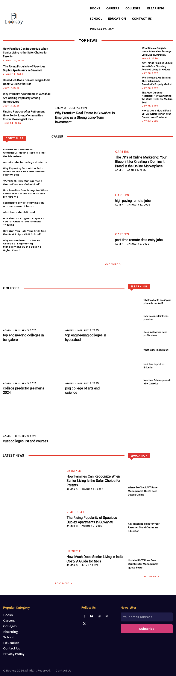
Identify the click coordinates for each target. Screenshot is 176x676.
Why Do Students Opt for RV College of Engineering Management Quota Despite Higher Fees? (22, 245)
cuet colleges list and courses (25, 441)
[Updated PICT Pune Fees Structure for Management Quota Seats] (150, 550)
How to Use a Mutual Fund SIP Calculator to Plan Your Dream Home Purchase (156, 114)
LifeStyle (74, 470)
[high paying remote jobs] (81, 199)
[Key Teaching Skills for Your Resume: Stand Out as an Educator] (150, 514)
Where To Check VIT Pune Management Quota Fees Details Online (142, 491)
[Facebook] (84, 616)
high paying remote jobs (133, 201)
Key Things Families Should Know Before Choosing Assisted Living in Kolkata (157, 66)
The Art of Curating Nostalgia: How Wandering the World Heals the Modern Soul (157, 97)
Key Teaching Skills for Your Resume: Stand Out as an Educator (143, 527)
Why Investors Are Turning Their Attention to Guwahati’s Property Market (156, 81)
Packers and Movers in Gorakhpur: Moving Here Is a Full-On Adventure (25, 153)
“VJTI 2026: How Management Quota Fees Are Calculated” (22, 182)
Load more (111, 264)
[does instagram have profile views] (134, 334)
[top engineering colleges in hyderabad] (94, 315)
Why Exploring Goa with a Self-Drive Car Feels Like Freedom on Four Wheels (24, 171)
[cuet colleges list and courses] (32, 421)
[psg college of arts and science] (94, 368)
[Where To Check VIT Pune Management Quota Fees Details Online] (150, 477)
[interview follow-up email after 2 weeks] (134, 382)
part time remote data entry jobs (139, 240)
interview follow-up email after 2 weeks (157, 382)
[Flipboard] (91, 616)
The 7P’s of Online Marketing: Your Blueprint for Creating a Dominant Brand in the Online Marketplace (141, 161)
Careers (122, 151)
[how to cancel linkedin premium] (134, 318)
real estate (76, 511)
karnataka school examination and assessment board (23, 204)
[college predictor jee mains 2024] (32, 368)
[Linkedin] (106, 616)
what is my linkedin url (156, 350)
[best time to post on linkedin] (134, 366)
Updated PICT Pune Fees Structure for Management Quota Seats (143, 564)
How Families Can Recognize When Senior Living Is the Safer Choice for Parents (25, 52)
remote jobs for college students (25, 162)
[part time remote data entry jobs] (81, 238)
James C (60, 108)
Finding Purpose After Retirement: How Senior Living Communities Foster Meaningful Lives (24, 115)
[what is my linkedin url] (134, 350)
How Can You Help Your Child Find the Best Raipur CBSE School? (24, 232)
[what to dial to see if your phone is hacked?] (134, 302)
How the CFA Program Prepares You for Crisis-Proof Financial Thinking (23, 222)
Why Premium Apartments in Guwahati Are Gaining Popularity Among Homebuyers (26, 97)
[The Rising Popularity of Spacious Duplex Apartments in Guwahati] (32, 518)
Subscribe (146, 629)
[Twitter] (84, 623)
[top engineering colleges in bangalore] (32, 315)
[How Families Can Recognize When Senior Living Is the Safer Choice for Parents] (32, 479)
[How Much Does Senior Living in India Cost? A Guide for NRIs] (32, 557)
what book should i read (19, 212)
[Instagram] (99, 616)
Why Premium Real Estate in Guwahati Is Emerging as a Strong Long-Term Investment (85, 117)
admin (119, 170)
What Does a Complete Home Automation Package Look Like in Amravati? (156, 51)
